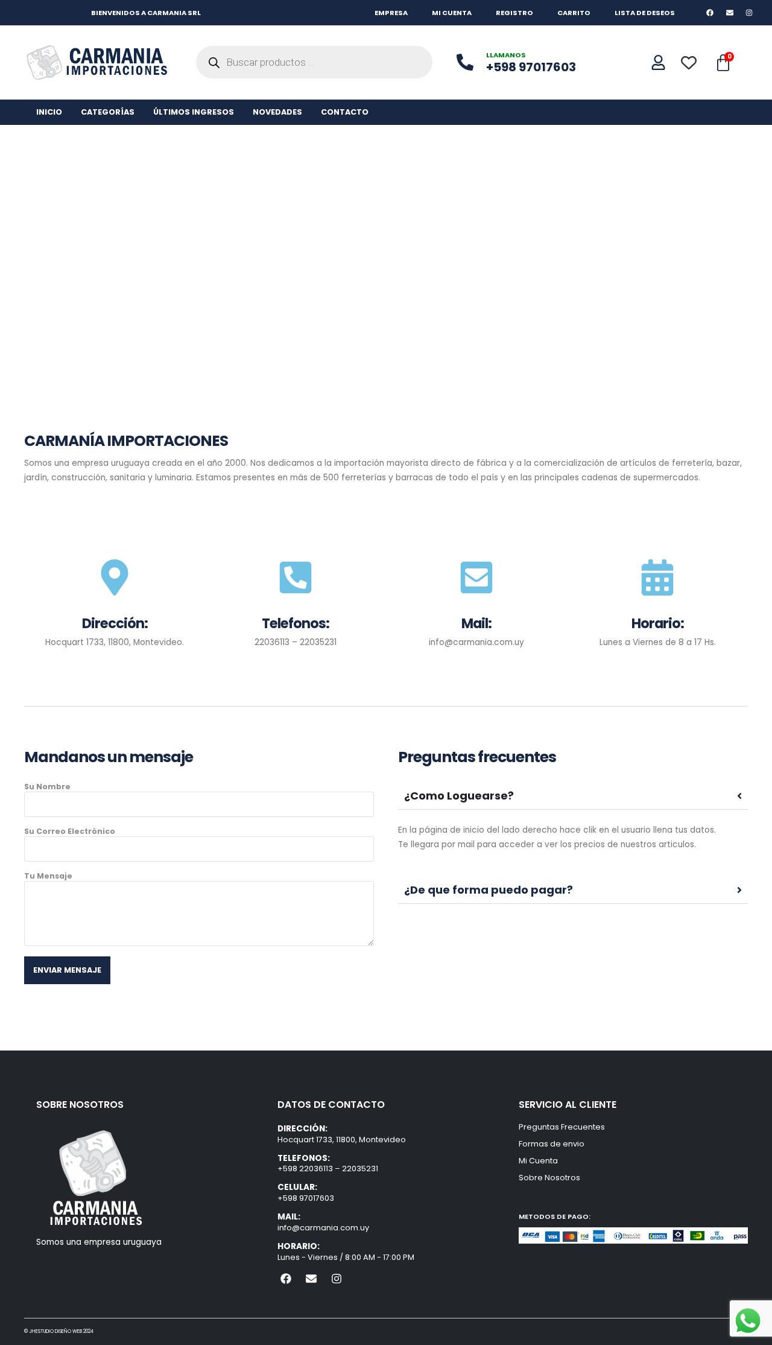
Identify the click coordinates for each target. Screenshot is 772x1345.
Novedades (277, 112)
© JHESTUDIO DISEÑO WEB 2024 (58, 1331)
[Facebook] (710, 12)
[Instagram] (749, 12)
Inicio (49, 112)
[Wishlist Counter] (692, 63)
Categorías (107, 112)
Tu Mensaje (48, 876)
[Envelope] (729, 12)
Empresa (391, 12)
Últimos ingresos (193, 112)
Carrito (573, 12)
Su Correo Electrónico (69, 831)
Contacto (345, 112)
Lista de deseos (645, 12)
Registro (514, 12)
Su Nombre (47, 787)
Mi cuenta (452, 12)
